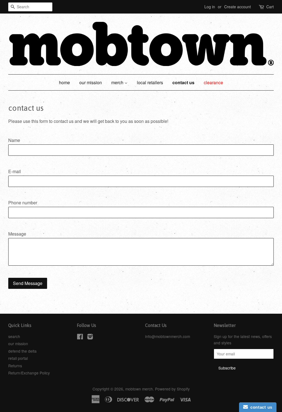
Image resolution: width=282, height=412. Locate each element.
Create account (237, 6)
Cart (270, 6)
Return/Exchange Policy (29, 373)
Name (14, 140)
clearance (213, 82)
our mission (90, 82)
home (64, 82)
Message (17, 234)
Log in (209, 6)
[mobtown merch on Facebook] (80, 337)
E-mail (14, 171)
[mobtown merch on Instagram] (90, 337)
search (14, 336)
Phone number (22, 202)
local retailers (150, 82)
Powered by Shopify (172, 389)
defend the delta (22, 351)
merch (117, 82)
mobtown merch (139, 389)
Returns (15, 365)
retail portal (18, 358)
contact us (183, 82)
